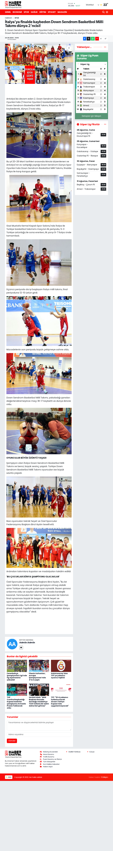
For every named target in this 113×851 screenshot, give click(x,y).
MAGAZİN (62, 12)
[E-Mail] (21, 647)
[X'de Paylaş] (88, 38)
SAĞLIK (34, 12)
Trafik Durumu (48, 757)
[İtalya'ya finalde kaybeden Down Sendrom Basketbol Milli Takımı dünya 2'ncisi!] (39, 64)
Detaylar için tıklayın (91, 116)
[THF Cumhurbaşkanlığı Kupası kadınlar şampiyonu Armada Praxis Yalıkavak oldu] (17, 689)
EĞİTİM (43, 12)
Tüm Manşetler (49, 761)
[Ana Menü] (106, 12)
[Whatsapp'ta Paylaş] (93, 38)
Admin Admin (27, 642)
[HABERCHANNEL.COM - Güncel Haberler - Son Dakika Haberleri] (13, 4)
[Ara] (103, 12)
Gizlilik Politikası (74, 752)
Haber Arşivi (48, 766)
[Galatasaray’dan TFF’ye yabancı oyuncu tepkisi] (61, 665)
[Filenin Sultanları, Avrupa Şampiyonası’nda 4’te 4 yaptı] (39, 665)
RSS (9, 777)
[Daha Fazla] (97, 38)
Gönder (12, 740)
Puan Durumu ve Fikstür (52, 759)
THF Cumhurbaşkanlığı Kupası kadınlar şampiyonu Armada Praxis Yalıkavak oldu (16, 702)
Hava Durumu (48, 754)
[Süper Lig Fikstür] (105, 124)
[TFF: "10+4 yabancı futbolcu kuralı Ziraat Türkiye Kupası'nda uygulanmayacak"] (61, 689)
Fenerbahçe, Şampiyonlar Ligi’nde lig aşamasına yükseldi (17, 676)
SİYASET (52, 12)
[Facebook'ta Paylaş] (84, 38)
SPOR (26, 12)
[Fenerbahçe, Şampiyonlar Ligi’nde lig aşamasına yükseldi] (17, 665)
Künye (91, 752)
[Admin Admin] (12, 644)
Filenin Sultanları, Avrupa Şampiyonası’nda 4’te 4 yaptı (37, 676)
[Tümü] (105, 47)
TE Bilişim (104, 777)
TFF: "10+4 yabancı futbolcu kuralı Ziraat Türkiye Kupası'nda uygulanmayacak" (60, 701)
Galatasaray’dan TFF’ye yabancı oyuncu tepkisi (59, 675)
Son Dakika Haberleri (51, 764)
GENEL (8, 12)
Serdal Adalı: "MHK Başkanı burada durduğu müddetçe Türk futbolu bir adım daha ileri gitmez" (39, 701)
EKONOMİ (17, 12)
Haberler (8, 18)
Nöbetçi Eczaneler (50, 752)
